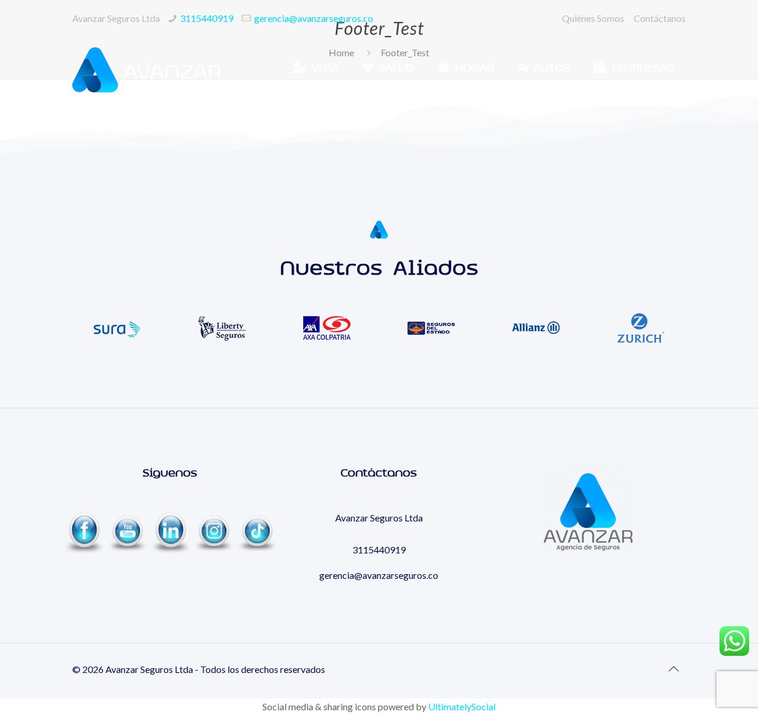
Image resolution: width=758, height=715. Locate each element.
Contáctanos (660, 18)
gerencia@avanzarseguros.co (313, 18)
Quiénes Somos (593, 18)
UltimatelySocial (462, 706)
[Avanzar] (146, 68)
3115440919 (206, 18)
